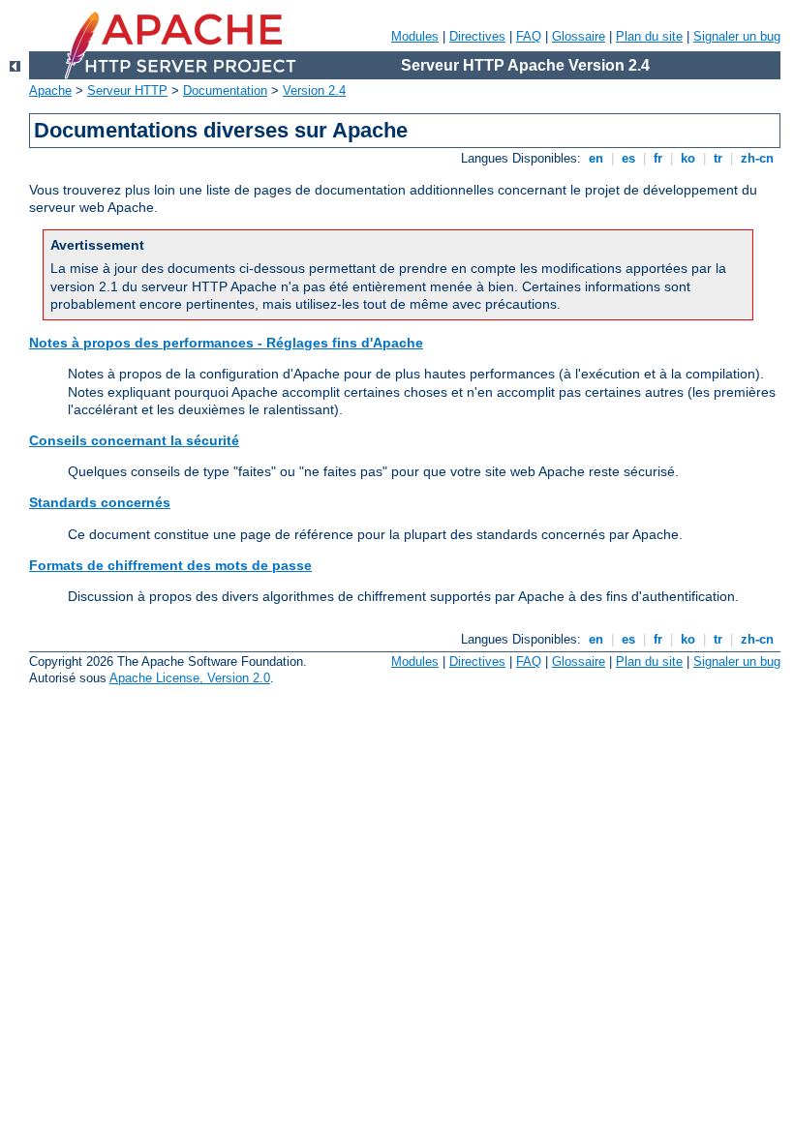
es (628, 158)
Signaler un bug (736, 36)
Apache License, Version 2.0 (189, 678)
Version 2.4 (314, 90)
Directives (477, 36)
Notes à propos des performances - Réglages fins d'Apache (226, 342)
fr (658, 158)
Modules (415, 36)
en (596, 158)
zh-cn (757, 158)
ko (688, 158)
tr (718, 158)
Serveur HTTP (127, 90)
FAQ (528, 36)
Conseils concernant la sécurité (134, 440)
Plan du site (649, 36)
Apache (50, 90)
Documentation (225, 90)
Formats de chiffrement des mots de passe (170, 565)
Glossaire (578, 36)
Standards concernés (99, 502)
